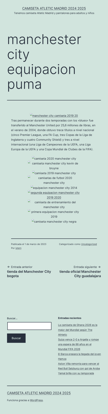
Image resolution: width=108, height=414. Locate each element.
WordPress (36, 400)
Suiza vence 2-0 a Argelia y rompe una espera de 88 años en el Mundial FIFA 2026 (78, 344)
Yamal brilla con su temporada (76, 373)
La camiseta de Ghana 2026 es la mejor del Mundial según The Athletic (77, 329)
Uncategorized (89, 244)
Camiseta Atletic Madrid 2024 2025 (54, 8)
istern (18, 248)
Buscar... (12, 318)
